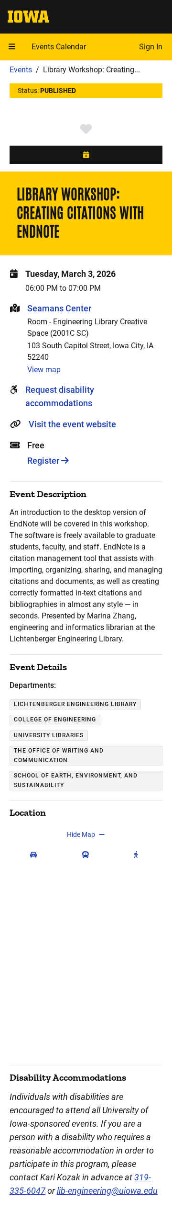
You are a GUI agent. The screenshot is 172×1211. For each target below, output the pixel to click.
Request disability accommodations (59, 396)
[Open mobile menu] (12, 47)
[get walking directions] (138, 854)
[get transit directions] (88, 854)
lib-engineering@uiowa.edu (107, 1191)
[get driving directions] (36, 854)
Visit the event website (72, 424)
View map (44, 369)
